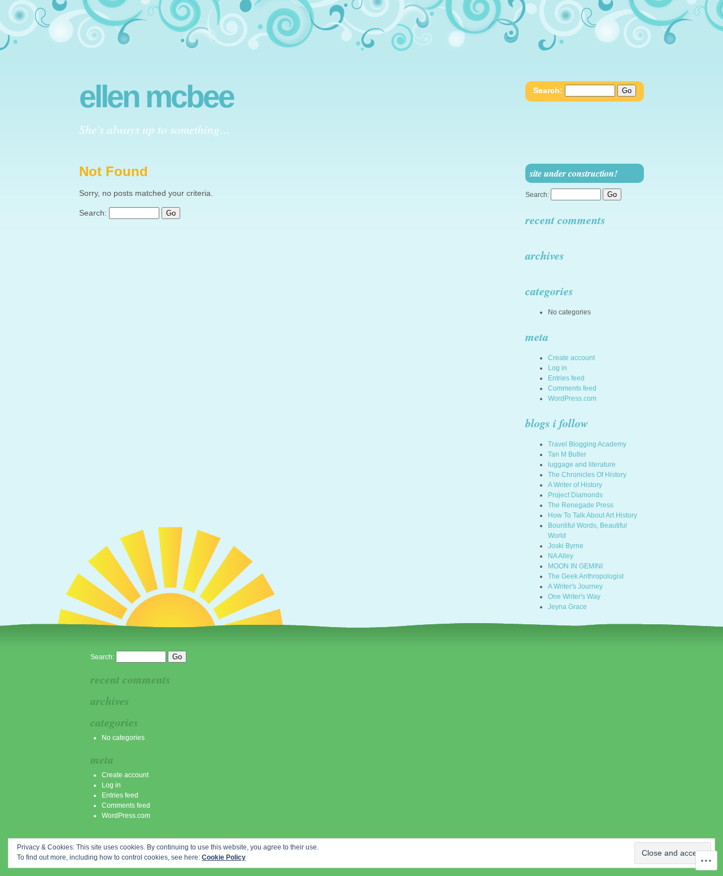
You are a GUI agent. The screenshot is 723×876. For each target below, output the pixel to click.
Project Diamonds (575, 495)
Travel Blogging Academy (587, 444)
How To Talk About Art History (592, 515)
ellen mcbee (156, 96)
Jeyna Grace (567, 607)
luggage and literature (582, 464)
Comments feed (572, 388)
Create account (571, 358)
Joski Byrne (565, 546)
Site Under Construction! (573, 173)
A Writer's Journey (575, 586)
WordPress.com (572, 398)
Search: (548, 90)
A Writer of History (575, 485)
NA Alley (560, 556)
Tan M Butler (567, 454)
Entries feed (566, 378)
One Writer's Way (574, 597)
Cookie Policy (224, 857)
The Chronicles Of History (587, 475)
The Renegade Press (580, 505)
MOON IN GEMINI (575, 566)
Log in (557, 368)
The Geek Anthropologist (586, 576)
